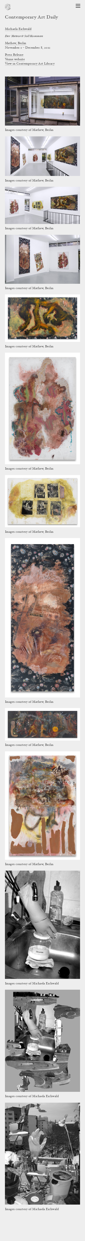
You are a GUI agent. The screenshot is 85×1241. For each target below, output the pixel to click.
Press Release (14, 54)
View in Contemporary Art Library (30, 63)
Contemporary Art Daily (31, 17)
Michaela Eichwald (18, 29)
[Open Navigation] (78, 6)
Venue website (15, 59)
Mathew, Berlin (15, 43)
